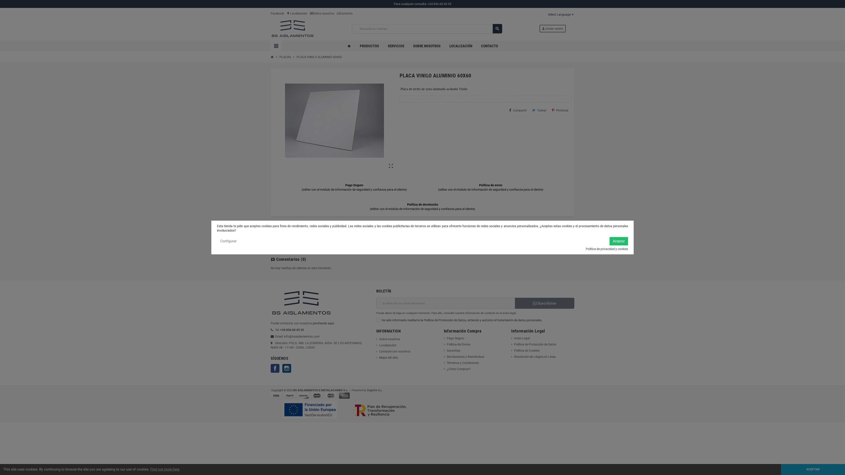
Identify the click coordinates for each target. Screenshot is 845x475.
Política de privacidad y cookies (607, 249)
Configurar (228, 241)
